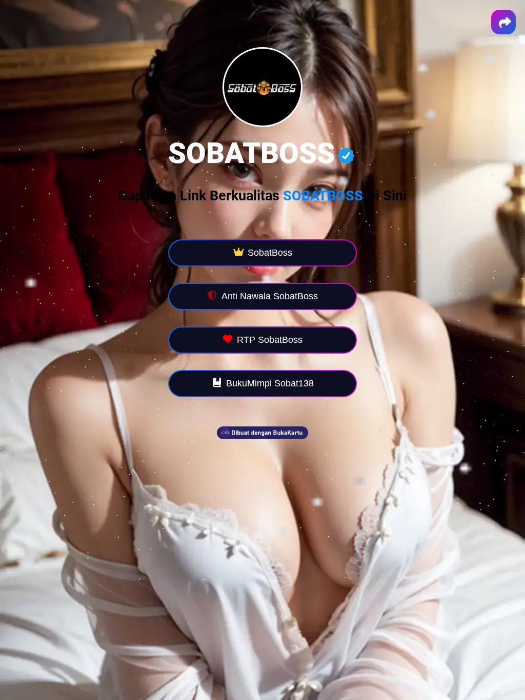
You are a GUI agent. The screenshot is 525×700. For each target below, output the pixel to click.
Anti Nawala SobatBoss (269, 296)
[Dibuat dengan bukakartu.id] (262, 446)
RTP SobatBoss (269, 340)
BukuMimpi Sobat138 (270, 383)
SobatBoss (270, 253)
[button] (503, 22)
